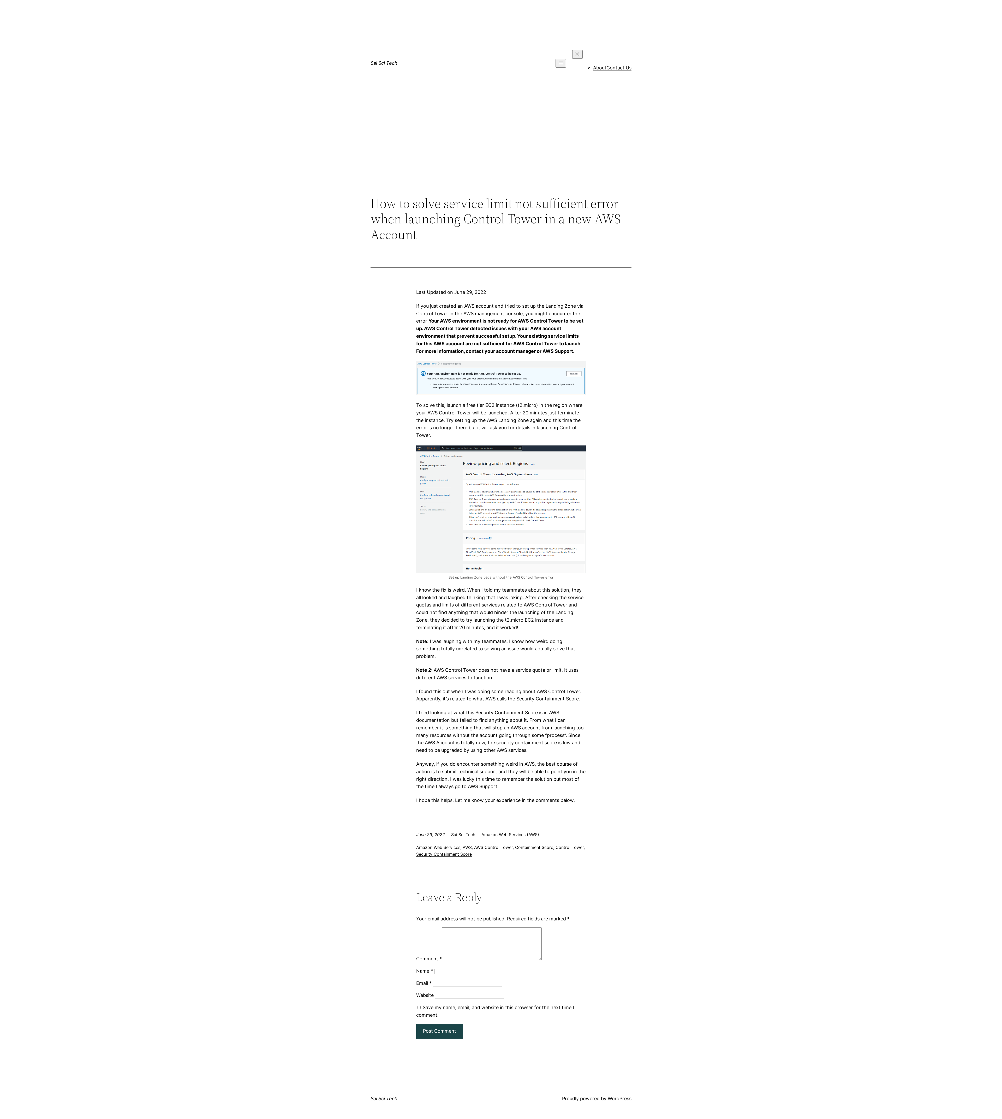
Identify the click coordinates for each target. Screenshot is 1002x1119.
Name (424, 971)
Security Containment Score (444, 854)
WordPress (619, 1098)
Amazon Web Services (438, 847)
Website (425, 995)
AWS (467, 847)
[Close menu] (577, 54)
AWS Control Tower (493, 847)
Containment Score (534, 847)
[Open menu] (561, 63)
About (599, 67)
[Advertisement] (501, 152)
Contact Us (618, 67)
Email (424, 983)
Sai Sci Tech (384, 63)
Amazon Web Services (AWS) (510, 834)
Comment (429, 958)
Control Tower (570, 847)
